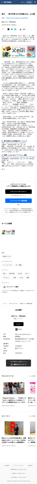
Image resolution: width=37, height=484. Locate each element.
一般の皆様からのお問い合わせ (18, 477)
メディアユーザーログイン (18, 191)
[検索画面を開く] (35, 2)
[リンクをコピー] (24, 29)
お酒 (14, 277)
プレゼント (6, 277)
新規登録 (29, 2)
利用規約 (30, 465)
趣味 (28, 277)
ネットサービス (7, 265)
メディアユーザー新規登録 (18, 200)
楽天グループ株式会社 (26, 303)
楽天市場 (11, 273)
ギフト (27, 273)
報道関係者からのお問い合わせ (18, 469)
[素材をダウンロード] (20, 29)
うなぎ (21, 277)
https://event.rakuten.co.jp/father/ (17, 18)
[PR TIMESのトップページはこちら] (7, 2)
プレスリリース (13, 303)
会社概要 (6, 465)
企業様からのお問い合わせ (18, 473)
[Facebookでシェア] (11, 29)
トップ (4, 303)
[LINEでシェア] (15, 29)
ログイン (23, 2)
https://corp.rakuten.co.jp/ (22, 334)
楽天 (4, 273)
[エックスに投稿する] (8, 29)
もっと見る (32, 376)
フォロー (18, 324)
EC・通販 (19, 265)
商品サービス (7, 256)
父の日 (20, 273)
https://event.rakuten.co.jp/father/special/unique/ (20, 157)
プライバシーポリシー (18, 465)
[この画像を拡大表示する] (8, 232)
